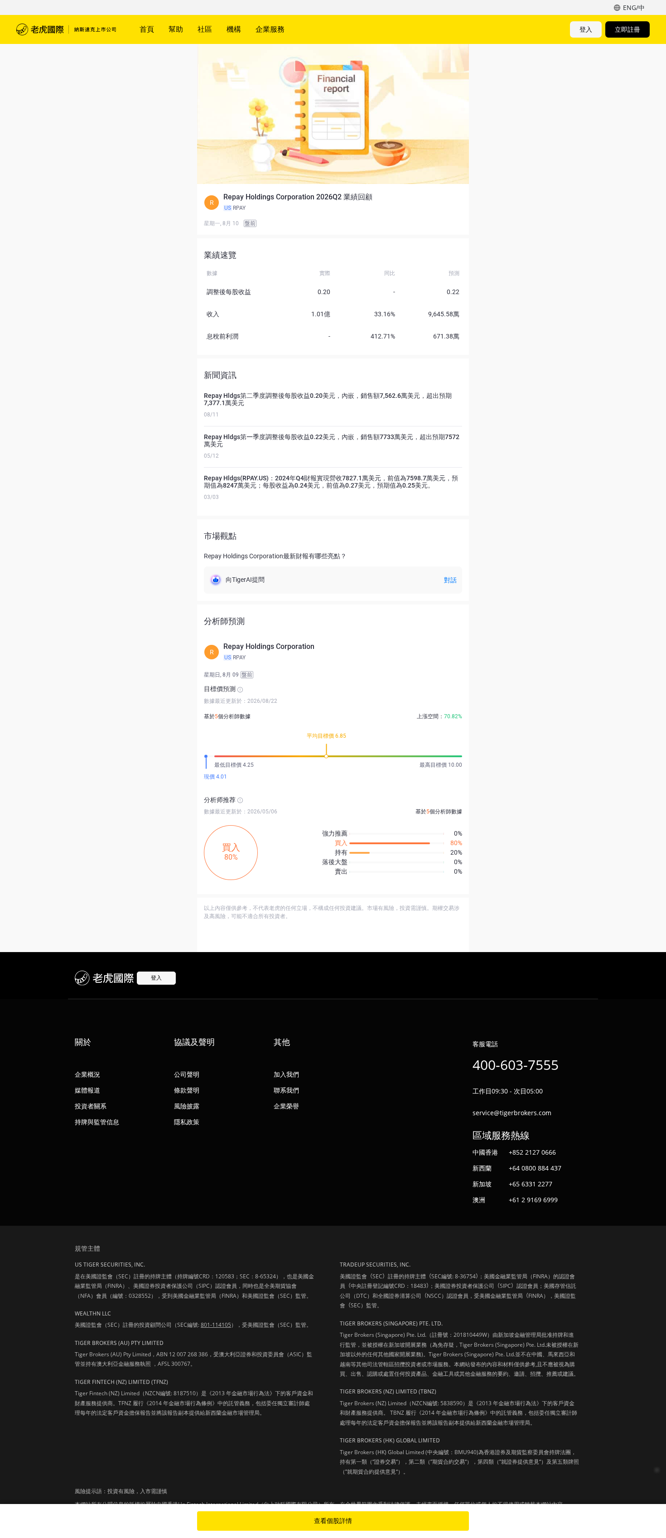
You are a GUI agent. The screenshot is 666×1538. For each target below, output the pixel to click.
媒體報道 (87, 1090)
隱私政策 (186, 1121)
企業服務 (270, 29)
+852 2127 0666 (532, 1152)
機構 (234, 29)
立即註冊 (627, 29)
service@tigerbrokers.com (512, 1112)
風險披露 (186, 1106)
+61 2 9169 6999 (533, 1199)
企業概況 (87, 1074)
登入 (585, 29)
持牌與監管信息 (97, 1121)
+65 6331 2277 (530, 1184)
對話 (450, 580)
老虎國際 (66, 29)
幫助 (176, 29)
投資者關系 (90, 1106)
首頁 (147, 29)
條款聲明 (186, 1090)
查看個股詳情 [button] (333, 1520)
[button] (333, 202)
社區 (205, 29)
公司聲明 (186, 1074)
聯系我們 (286, 1090)
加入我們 (286, 1074)
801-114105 (216, 1325)
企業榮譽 (286, 1106)
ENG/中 (634, 7)
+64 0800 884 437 (535, 1168)
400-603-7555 (516, 1064)
